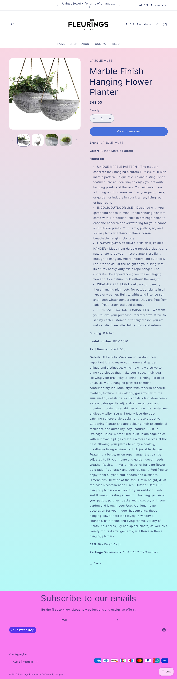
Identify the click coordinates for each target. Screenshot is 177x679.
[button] (13, 24)
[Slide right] (77, 140)
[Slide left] (13, 140)
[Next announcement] (119, 5)
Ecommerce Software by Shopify (46, 674)
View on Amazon (129, 131)
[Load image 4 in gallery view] (65, 140)
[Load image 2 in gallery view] (38, 140)
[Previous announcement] (58, 5)
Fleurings (23, 674)
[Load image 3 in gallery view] (51, 140)
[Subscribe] (117, 620)
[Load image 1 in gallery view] (24, 140)
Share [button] (97, 563)
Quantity (95, 110)
